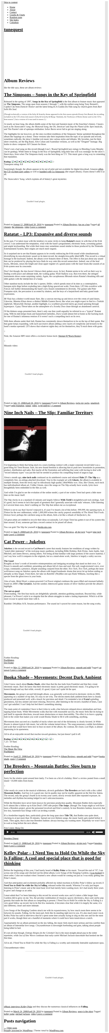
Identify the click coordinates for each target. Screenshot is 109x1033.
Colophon (14, 22)
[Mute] (93, 832)
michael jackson (22, 1014)
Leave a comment (38, 227)
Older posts (10, 1028)
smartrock (95, 403)
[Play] (7, 832)
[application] (54, 832)
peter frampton (17, 405)
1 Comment (55, 405)
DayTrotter (9, 663)
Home (12, 7)
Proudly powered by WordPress (18, 1030)
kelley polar (9, 1014)
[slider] (100, 831)
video (26, 227)
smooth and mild (83, 667)
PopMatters (9, 660)
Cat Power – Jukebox (24, 541)
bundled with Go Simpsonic (52, 171)
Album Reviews (70, 224)
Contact (13, 12)
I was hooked (96, 873)
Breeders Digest (11, 838)
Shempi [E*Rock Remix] (69, 336)
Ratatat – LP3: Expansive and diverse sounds (48, 234)
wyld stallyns (44, 405)
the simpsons (17, 227)
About (12, 10)
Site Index (14, 20)
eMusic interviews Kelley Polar (18, 1006)
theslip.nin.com (44, 527)
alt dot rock (80, 532)
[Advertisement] (54, 55)
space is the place (85, 1011)
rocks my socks (82, 403)
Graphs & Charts (17, 15)
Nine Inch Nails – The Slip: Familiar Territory (48, 412)
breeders (98, 843)
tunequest (13, 29)
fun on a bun (84, 224)
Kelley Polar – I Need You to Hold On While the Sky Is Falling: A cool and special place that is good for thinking (54, 858)
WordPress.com (56, 1030)
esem (12, 759)
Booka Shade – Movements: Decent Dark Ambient (52, 677)
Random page (16, 17)
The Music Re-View (13, 749)
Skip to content (10, 2)
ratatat (28, 405)
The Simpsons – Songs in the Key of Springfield (50, 94)
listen (6, 846)
